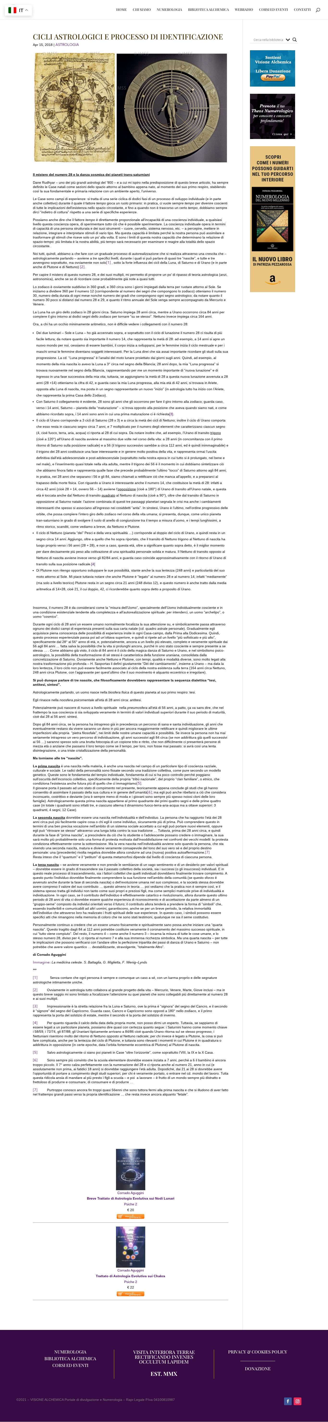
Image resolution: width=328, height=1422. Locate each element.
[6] (149, 792)
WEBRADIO (244, 10)
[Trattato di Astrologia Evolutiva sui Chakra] (130, 1229)
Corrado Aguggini (130, 1193)
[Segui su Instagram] (297, 1401)
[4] (93, 564)
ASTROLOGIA (67, 44)
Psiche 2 (130, 1204)
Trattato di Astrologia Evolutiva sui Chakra (130, 1276)
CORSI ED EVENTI (273, 10)
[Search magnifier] (294, 39)
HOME (121, 10)
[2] (82, 266)
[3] (171, 414)
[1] (108, 262)
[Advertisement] (272, 387)
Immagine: (42, 962)
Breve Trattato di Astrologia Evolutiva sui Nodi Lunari (130, 1198)
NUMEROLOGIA (169, 10)
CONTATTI (302, 10)
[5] (139, 783)
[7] (207, 852)
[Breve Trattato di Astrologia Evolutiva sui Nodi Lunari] (130, 1151)
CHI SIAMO (142, 10)
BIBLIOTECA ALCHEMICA (208, 10)
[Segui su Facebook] (288, 1401)
